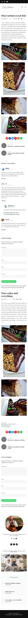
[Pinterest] (15, 138)
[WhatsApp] (21, 138)
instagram (4, 1)
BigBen (7, 168)
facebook (2, 1)
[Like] (7, 138)
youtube (7, 1)
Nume (2, 260)
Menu (25, 7)
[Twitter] (12, 138)
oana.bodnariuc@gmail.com (5, 425)
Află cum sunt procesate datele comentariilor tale (12, 287)
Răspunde (4, 178)
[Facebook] (9, 138)
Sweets (10, 299)
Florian (7, 219)
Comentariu (4, 247)
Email (2, 267)
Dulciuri (11, 18)
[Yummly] (18, 138)
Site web (3, 274)
